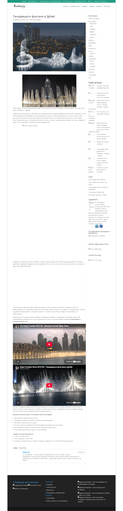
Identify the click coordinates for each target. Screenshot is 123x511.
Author (15, 448)
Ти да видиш (92, 75)
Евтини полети (68, 1)
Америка (92, 29)
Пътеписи (92, 69)
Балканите (93, 34)
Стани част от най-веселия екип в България (102, 170)
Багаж (92, 61)
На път (91, 51)
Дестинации (32, 1)
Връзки (99, 6)
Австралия (93, 23)
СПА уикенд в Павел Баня (96, 192)
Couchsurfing (50, 498)
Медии (85, 6)
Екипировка (92, 43)
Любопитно (92, 48)
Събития (91, 72)
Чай (90, 78)
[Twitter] (83, 454)
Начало (24, 1)
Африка (92, 32)
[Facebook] (81, 454)
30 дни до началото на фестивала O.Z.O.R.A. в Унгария (103, 95)
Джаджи (91, 40)
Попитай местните (80, 1)
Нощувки (92, 66)
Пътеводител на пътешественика (51, 1)
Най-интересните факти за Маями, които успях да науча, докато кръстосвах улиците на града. (99, 127)
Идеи (89, 1)
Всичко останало (100, 1)
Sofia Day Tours (51, 487)
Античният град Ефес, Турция (98, 195)
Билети (92, 64)
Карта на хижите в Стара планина (57, 501)
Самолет (92, 53)
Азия (31, 20)
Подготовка (92, 59)
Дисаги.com (50, 490)
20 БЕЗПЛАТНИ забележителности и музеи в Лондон (103, 137)
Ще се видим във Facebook (97, 179)
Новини (91, 6)
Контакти (107, 6)
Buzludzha (50, 484)
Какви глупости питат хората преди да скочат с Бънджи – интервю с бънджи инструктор (99, 105)
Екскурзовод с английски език (56, 493)
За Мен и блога (75, 6)
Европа (92, 37)
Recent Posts (22, 448)
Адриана (17, 20)
